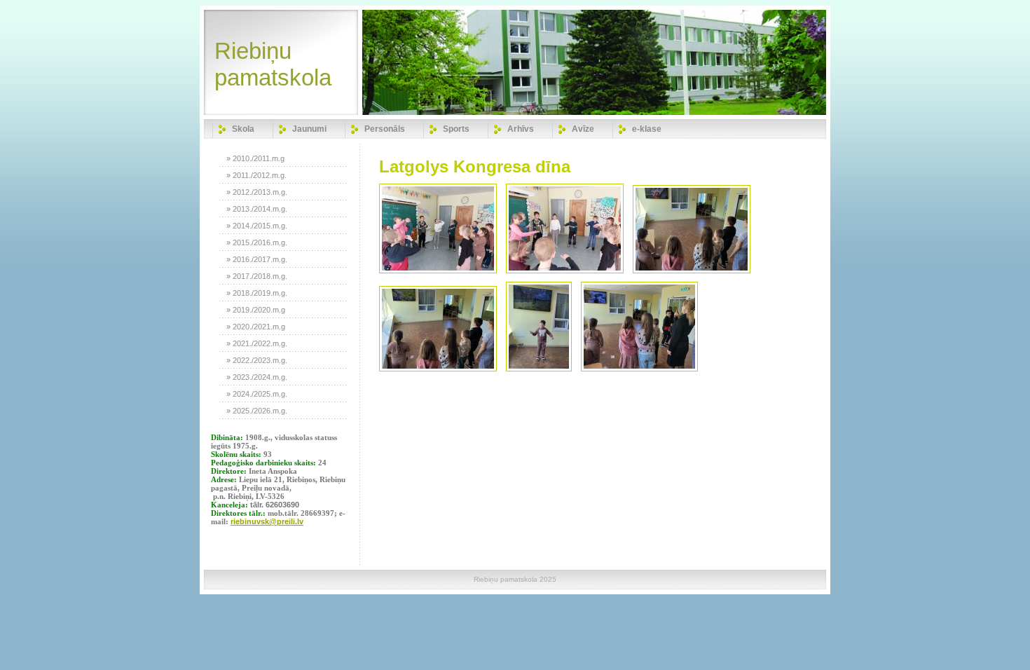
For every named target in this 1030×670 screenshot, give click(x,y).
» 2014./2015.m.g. (256, 225)
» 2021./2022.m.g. (256, 343)
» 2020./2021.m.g (255, 326)
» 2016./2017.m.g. (256, 259)
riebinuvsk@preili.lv (267, 521)
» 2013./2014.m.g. (256, 209)
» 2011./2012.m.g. (256, 175)
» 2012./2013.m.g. (256, 192)
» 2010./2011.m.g (255, 158)
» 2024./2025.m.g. (256, 394)
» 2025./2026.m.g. (256, 410)
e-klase (646, 129)
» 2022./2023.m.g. (256, 360)
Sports (456, 129)
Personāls (384, 129)
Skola (243, 129)
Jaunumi (309, 129)
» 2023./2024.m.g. (256, 377)
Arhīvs (520, 129)
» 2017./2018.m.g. (256, 276)
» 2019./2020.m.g (255, 310)
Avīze (583, 129)
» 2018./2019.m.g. (256, 293)
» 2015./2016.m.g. (256, 242)
